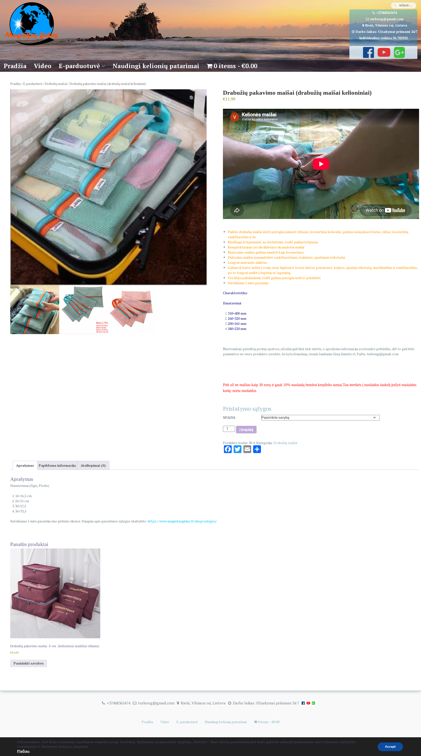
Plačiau (23, 751)
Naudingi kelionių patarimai (156, 66)
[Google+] (399, 56)
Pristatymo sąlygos (247, 408)
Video (42, 66)
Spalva (229, 417)
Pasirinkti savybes (29, 663)
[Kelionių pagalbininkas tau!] (31, 45)
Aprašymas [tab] (25, 465)
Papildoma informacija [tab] (57, 465)
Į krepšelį (246, 430)
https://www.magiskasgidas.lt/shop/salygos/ (182, 521)
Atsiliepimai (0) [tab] (93, 465)
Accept (390, 746)
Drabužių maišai (56, 84)
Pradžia (15, 66)
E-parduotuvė (79, 66)
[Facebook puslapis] (368, 56)
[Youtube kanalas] (383, 56)
